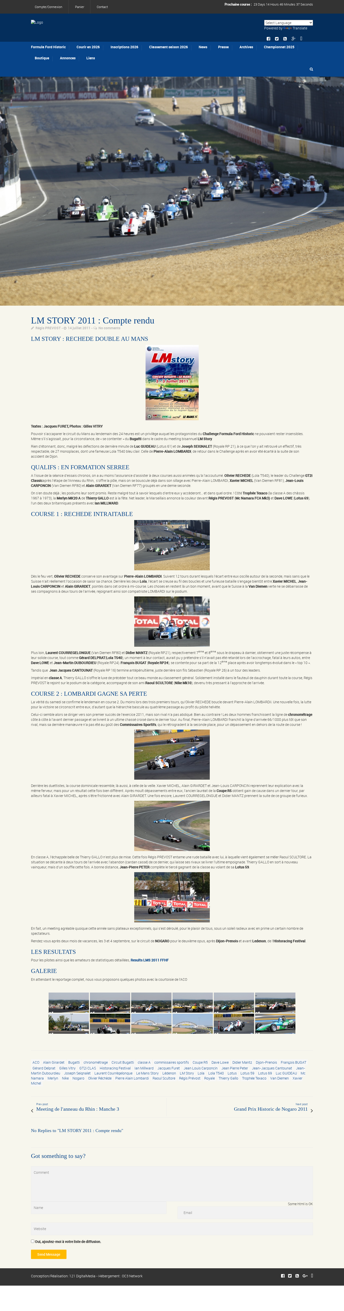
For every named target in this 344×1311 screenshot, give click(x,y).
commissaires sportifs (171, 1062)
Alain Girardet (53, 1062)
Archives (246, 46)
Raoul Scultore (164, 1078)
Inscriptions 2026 (124, 46)
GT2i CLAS (87, 1068)
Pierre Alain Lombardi (132, 1078)
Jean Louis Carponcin (201, 1068)
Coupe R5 (200, 1062)
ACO (35, 1062)
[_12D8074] (172, 191)
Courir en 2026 (88, 46)
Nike (65, 1078)
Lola (201, 1073)
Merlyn (53, 1078)
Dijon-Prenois (266, 1062)
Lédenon (169, 1073)
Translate (300, 28)
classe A (144, 1062)
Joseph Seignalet (77, 1073)
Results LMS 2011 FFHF (150, 960)
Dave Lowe (220, 1062)
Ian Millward (144, 1068)
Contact (102, 7)
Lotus (232, 1073)
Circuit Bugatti (123, 1062)
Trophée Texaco (254, 1078)
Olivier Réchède (100, 1078)
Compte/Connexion (48, 7)
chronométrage (96, 1062)
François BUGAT (293, 1062)
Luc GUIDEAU (286, 1073)
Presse (223, 46)
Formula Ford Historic (48, 46)
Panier (79, 7)
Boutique (42, 58)
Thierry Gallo (228, 1078)
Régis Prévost (189, 1078)
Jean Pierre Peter (234, 1068)
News (203, 46)
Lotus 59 (247, 1073)
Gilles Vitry (67, 1068)
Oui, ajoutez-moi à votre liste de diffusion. (67, 1241)
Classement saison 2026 (168, 46)
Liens (90, 58)
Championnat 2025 (279, 46)
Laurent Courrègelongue (113, 1073)
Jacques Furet (168, 1068)
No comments (109, 327)
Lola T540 (216, 1073)
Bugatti (74, 1062)
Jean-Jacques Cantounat (272, 1068)
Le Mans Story (147, 1073)
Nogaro (78, 1078)
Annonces (68, 58)
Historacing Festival (115, 1068)
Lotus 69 (265, 1073)
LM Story (187, 1073)
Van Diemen (279, 1078)
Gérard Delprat (43, 1068)
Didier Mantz (242, 1062)
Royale (209, 1078)
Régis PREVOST (48, 327)
